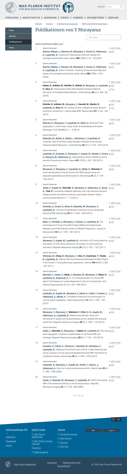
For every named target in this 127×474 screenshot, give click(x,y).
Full (112, 89)
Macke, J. (70, 138)
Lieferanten (11, 437)
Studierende (11, 441)
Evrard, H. (90, 51)
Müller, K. (86, 169)
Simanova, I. (70, 346)
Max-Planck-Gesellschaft (38, 435)
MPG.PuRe (115, 48)
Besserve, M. (67, 51)
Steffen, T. (84, 365)
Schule (9, 445)
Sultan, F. (47, 188)
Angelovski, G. (62, 278)
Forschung (11, 18)
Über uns (113, 18)
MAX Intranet (65, 438)
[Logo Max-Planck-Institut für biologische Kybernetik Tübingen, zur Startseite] (51, 7)
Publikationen (15, 42)
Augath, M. (86, 154)
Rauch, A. (83, 293)
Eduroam (64, 443)
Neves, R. (69, 206)
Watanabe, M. (49, 138)
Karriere (78, 18)
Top (118, 419)
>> (83, 395)
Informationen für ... (17, 431)
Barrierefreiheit (64, 466)
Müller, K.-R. (86, 312)
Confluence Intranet (68, 434)
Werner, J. (94, 365)
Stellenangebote (41, 452)
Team (11, 30)
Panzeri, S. (81, 222)
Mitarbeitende (95, 18)
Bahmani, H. (48, 123)
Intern (61, 429)
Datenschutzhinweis (71, 463)
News (11, 48)
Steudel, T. (96, 154)
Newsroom (50, 18)
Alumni (12, 36)
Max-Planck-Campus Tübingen (42, 442)
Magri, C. (47, 222)
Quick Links (38, 429)
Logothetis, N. (52, 55)
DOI (112, 52)
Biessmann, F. (49, 169)
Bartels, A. (60, 138)
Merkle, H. (61, 297)
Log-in (111, 430)
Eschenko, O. (61, 154)
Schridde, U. (57, 222)
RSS (93, 430)
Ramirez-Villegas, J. (51, 51)
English (101, 7)
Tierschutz (36, 448)
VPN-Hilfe (64, 447)
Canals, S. (59, 274)
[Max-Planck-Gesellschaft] (9, 464)
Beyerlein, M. (79, 206)
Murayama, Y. (79, 51)
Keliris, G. (84, 123)
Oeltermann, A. (64, 157)
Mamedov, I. (48, 274)
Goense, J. (102, 293)
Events (65, 18)
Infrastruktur (31, 18)
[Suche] (121, 7)
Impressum (52, 463)
